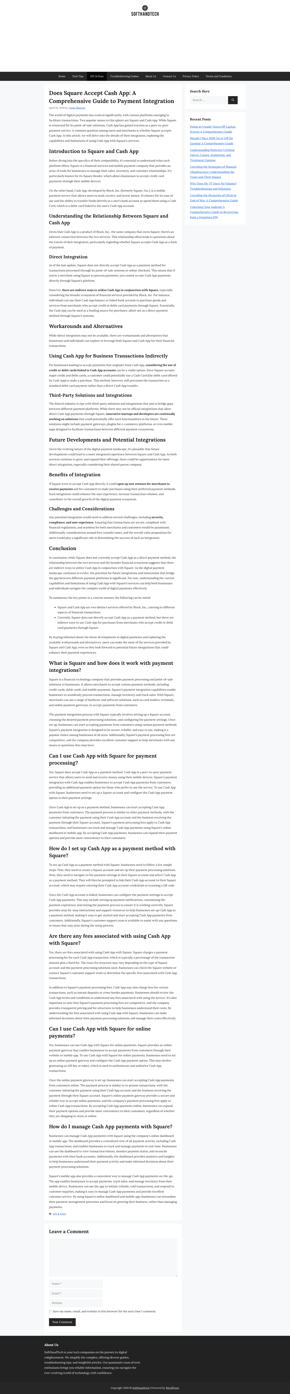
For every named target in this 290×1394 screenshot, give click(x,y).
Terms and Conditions (219, 76)
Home (61, 76)
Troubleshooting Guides (124, 76)
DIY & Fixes (97, 76)
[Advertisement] (145, 46)
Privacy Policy (191, 76)
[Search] (233, 100)
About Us (150, 76)
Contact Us (169, 76)
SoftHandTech (140, 1387)
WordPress (172, 1387)
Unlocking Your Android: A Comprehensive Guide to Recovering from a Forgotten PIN (214, 212)
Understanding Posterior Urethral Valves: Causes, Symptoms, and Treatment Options (212, 155)
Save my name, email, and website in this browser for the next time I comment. (104, 1311)
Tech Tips (78, 76)
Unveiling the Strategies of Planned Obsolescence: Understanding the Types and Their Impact (213, 172)
